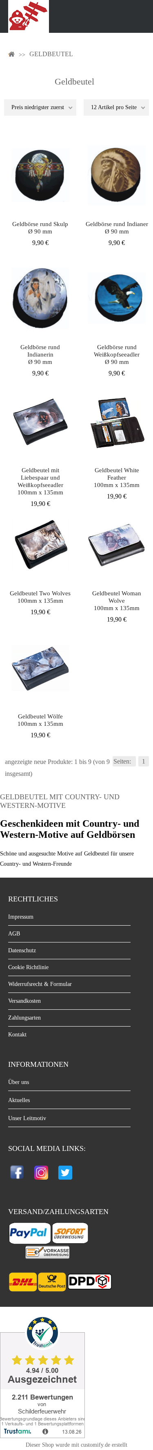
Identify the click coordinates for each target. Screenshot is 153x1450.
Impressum (20, 917)
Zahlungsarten (24, 1018)
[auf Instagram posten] (41, 1181)
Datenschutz (22, 950)
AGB (14, 934)
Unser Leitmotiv (27, 1118)
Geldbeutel (51, 53)
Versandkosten (24, 1001)
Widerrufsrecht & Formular (40, 984)
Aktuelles (19, 1100)
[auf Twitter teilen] (65, 1181)
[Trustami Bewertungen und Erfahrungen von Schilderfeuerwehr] (42, 1435)
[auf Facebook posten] (17, 1181)
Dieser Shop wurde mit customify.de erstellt (76, 1445)
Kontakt (17, 1034)
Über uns (18, 1082)
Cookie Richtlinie (28, 967)
